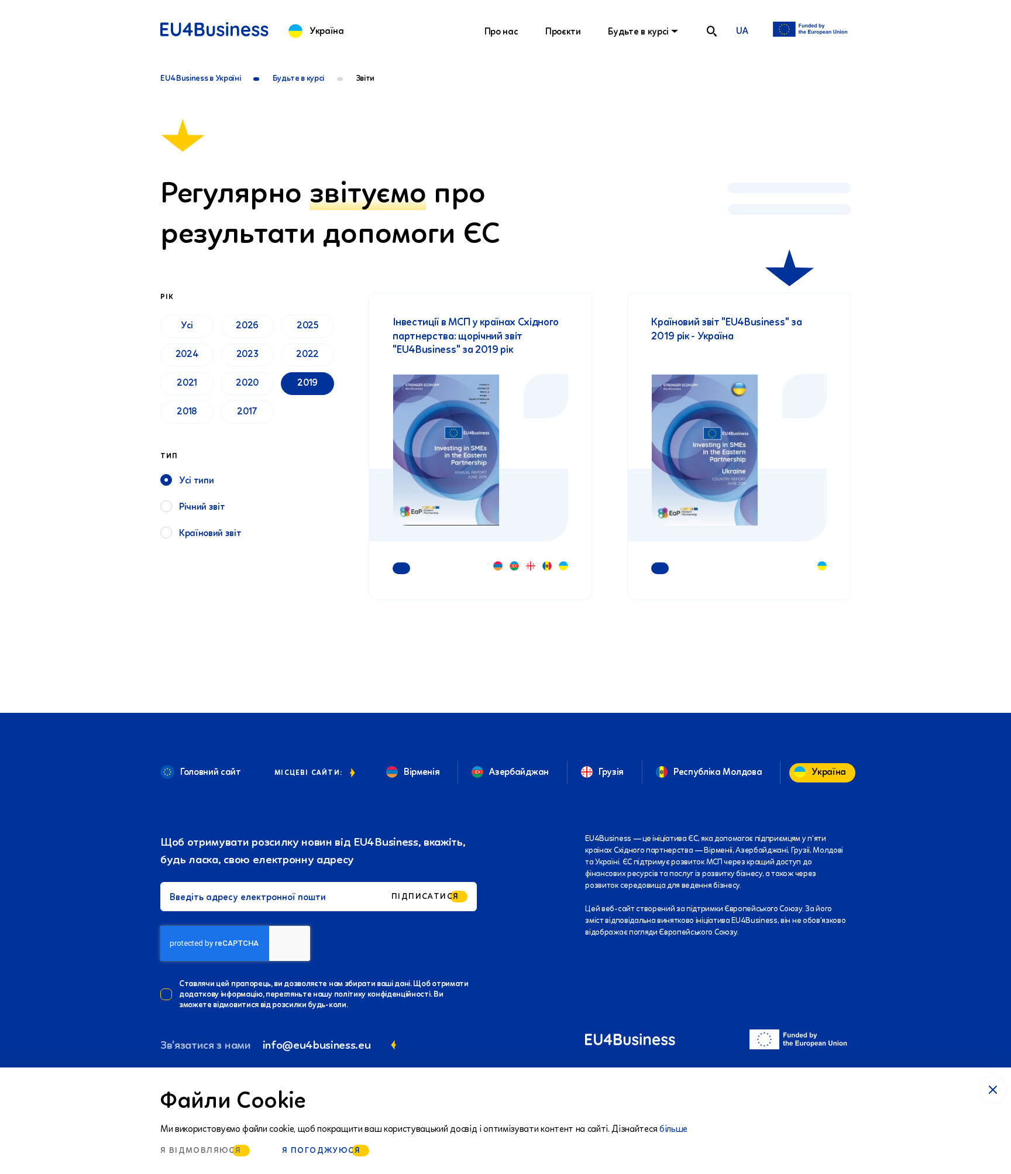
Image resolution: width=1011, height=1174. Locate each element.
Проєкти (563, 31)
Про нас (501, 31)
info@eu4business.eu (317, 1045)
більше (673, 1128)
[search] (711, 31)
